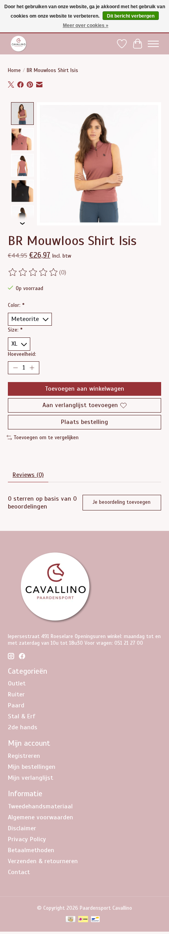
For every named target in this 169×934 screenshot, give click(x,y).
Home (14, 70)
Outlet (17, 683)
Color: (16, 305)
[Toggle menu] (153, 44)
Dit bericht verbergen (130, 16)
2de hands (22, 727)
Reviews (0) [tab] (28, 475)
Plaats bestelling (84, 422)
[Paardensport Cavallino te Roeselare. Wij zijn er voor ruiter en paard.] (18, 44)
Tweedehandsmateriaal (40, 806)
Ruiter (16, 694)
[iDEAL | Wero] (83, 920)
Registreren (24, 756)
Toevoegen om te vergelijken (46, 437)
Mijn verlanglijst (30, 778)
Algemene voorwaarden (40, 817)
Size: (15, 329)
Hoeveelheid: (22, 354)
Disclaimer (22, 828)
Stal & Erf (21, 716)
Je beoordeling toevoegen (122, 502)
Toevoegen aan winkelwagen (84, 389)
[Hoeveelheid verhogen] (32, 367)
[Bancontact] (95, 920)
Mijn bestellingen (31, 767)
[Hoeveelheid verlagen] (15, 367)
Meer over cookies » (85, 25)
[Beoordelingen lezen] (33, 272)
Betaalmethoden (31, 850)
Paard (16, 705)
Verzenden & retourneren (43, 861)
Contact (19, 872)
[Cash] (70, 920)
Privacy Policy (27, 839)
